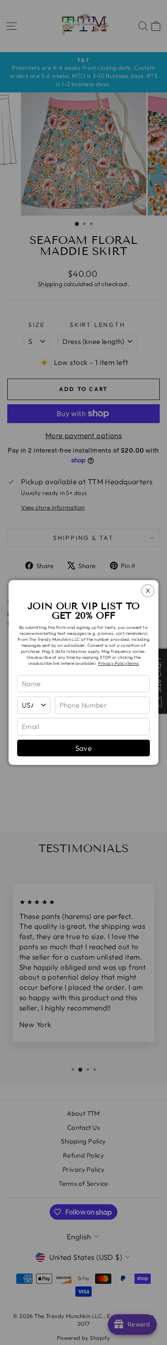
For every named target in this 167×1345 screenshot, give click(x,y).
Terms (133, 663)
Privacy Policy (112, 663)
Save (83, 748)
